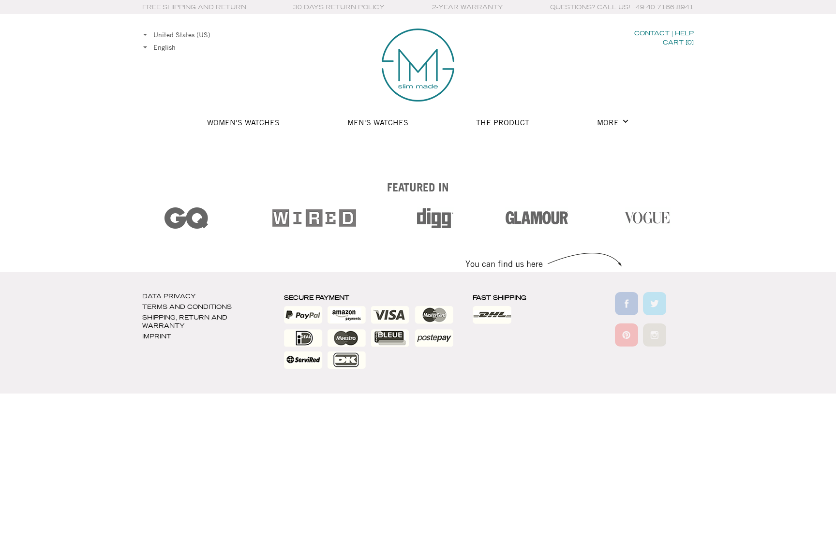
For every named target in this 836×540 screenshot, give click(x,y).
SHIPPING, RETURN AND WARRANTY (184, 321)
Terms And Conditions (187, 306)
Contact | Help (664, 33)
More (608, 122)
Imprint (156, 336)
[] (678, 42)
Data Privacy (169, 296)
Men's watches (377, 122)
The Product (502, 122)
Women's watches (243, 122)
